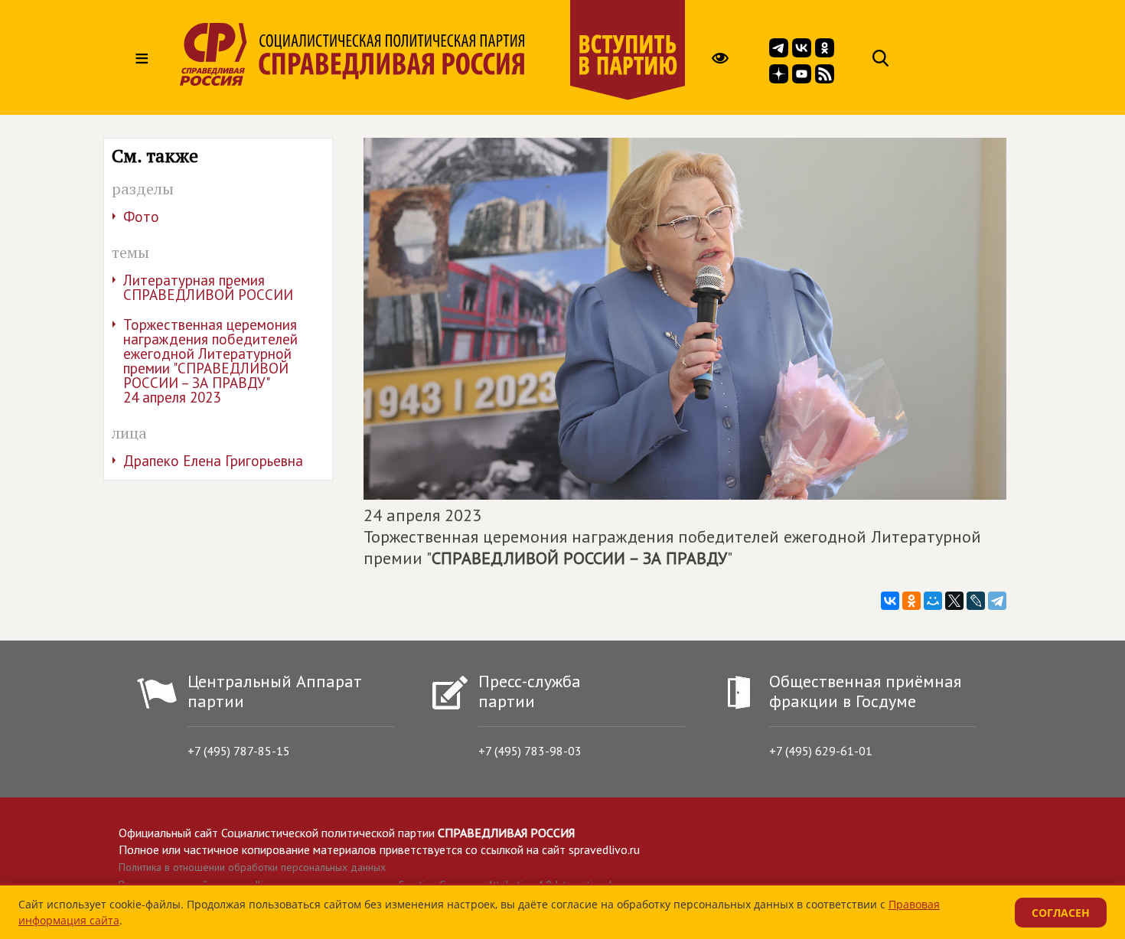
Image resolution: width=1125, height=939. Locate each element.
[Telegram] (997, 601)
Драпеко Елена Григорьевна (213, 461)
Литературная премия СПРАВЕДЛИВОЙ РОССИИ (208, 287)
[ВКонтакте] (890, 601)
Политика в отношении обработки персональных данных (252, 867)
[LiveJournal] (976, 601)
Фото (141, 216)
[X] (954, 601)
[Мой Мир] (933, 601)
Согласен (1061, 912)
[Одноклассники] (911, 601)
